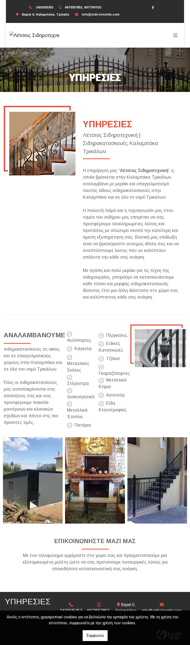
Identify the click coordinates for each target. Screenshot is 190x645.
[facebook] (152, 7)
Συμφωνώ (95, 635)
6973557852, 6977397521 (83, 7)
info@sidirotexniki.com (100, 14)
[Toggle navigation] (175, 35)
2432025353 (44, 7)
